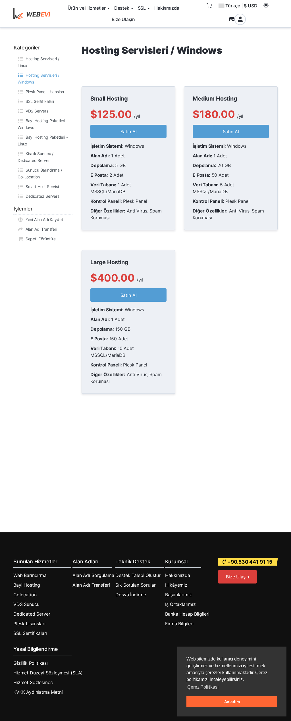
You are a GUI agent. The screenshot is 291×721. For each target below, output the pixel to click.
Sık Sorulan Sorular (135, 585)
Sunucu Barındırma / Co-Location (40, 173)
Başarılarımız (178, 594)
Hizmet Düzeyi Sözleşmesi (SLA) (48, 673)
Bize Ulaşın (237, 577)
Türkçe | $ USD (241, 6)
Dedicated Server (31, 614)
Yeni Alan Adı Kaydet (43, 219)
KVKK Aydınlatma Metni (38, 692)
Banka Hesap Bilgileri (187, 614)
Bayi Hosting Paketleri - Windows (43, 124)
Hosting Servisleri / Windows (38, 78)
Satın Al (128, 131)
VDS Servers (35, 111)
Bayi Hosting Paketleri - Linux (43, 140)
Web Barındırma (30, 575)
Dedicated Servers (41, 196)
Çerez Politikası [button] (202, 687)
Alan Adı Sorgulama (93, 575)
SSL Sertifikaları (38, 101)
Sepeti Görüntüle (39, 238)
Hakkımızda (177, 575)
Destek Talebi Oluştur (138, 575)
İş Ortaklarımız (180, 604)
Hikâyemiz (176, 585)
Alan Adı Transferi (40, 229)
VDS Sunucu (26, 604)
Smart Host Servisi (41, 186)
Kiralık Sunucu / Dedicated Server (35, 157)
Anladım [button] (232, 701)
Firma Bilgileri (179, 623)
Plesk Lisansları (29, 623)
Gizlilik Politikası (30, 663)
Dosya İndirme (130, 594)
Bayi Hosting (26, 585)
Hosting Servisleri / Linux (38, 62)
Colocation (24, 594)
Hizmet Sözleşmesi (33, 682)
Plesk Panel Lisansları (43, 91)
